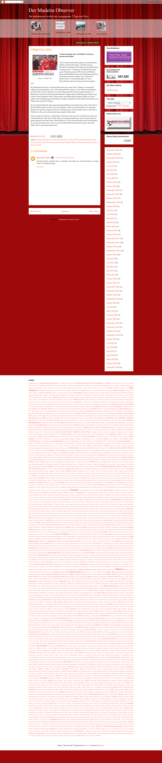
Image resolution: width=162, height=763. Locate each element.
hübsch (70, 522)
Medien (111, 581)
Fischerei (71, 480)
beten (118, 416)
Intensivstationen (101, 527)
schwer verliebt (63, 655)
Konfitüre (62, 548)
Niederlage (31, 599)
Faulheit (79, 473)
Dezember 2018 (113, 367)
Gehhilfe (108, 495)
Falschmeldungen (33, 473)
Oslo (91, 606)
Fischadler (54, 480)
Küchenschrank (100, 553)
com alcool (54, 439)
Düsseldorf (125, 453)
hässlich (97, 511)
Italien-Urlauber (56, 529)
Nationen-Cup (122, 595)
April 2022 (111, 222)
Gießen (82, 502)
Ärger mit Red (98, 397)
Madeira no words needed (61, 572)
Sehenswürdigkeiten (33, 657)
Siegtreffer (35, 662)
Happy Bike (60, 511)
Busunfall (59, 429)
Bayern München (124, 409)
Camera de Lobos (37, 432)
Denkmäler (42, 446)
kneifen (92, 546)
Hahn (43, 509)
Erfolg (104, 462)
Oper (32, 606)
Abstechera (123, 385)
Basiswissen (55, 409)
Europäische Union (72, 469)
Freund (42, 487)
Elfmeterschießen (70, 459)
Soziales (131, 664)
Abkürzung (70, 385)
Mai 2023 (110, 170)
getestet (30, 502)
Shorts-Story (101, 659)
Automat (88, 404)
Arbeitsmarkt (63, 397)
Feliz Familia (57, 476)
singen (49, 662)
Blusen (41, 423)
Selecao (65, 657)
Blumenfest (130, 420)
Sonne (35, 664)
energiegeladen (126, 459)
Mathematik (62, 581)
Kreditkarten (98, 550)
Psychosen (114, 623)
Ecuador (58, 455)
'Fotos (38, 383)
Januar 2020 (112, 319)
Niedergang (130, 597)
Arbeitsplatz (71, 397)
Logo (80, 566)
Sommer (95, 662)
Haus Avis (116, 511)
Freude (38, 487)
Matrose (69, 581)
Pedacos (87, 611)
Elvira (86, 459)
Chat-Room (52, 436)
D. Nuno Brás (58, 443)
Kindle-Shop (31, 543)
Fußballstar (60, 493)
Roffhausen (117, 636)
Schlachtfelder (78, 648)
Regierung (72, 629)
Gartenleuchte (122, 493)
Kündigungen (77, 555)
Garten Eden (114, 493)
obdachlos (66, 602)
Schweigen (40, 655)
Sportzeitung (65, 669)
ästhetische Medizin (56, 399)
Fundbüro (96, 490)
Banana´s (108, 406)
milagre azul (44, 588)
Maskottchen (41, 581)
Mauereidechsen (90, 581)
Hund (77, 522)
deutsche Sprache (44, 448)
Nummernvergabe (105, 599)
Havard (58, 513)
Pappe (102, 609)
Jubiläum (131, 534)
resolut (108, 634)
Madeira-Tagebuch (129, 572)
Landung (101, 557)
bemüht (74, 413)
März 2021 (111, 275)
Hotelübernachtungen (46, 522)
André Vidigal (56, 393)
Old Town (71, 604)
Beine (124, 411)
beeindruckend (62, 411)
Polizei (81, 616)
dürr (116, 453)
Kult (127, 553)
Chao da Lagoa (125, 434)
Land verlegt (69, 557)
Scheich (124, 646)
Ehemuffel (96, 455)
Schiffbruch (55, 648)
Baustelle (87, 409)
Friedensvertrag (95, 487)
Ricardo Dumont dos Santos (47, 636)
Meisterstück (63, 583)
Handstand (97, 509)
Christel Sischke (78, 436)
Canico (126, 432)
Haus (112, 511)
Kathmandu (60, 541)
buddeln (126, 425)
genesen (112, 497)
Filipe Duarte (114, 478)
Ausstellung (39, 404)
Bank (34, 409)
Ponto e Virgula (32, 618)
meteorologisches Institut (48, 586)
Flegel (109, 480)
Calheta (119, 429)
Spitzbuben (130, 666)
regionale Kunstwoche (103, 629)
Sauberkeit (60, 646)
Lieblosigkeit (101, 564)
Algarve (99, 388)
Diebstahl (51, 450)
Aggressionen (71, 388)
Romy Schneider (66, 639)
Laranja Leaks (124, 557)
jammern (84, 529)
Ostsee (112, 606)
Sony (87, 664)
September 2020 (113, 299)
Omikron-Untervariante (120, 604)
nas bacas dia (67, 595)
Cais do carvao (89, 429)
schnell (63, 650)
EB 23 (53, 455)
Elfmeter (62, 459)
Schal (103, 646)
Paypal (80, 611)
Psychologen (108, 623)
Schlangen (105, 648)
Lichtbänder (116, 562)
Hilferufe (39, 518)
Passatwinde (51, 611)
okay (55, 604)
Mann (85, 576)
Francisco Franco (71, 485)
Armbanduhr (108, 397)
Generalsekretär (99, 497)
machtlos (99, 569)
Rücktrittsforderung (112, 641)
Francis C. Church (61, 485)
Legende (115, 559)
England (30, 462)
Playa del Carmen (40, 616)
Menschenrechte (105, 583)
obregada (100, 602)
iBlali (110, 522)
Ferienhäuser (99, 476)
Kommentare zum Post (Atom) (69, 219)
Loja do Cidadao (90, 566)
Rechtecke (100, 627)
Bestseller (100, 416)
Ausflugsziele (86, 402)
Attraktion (82, 399)
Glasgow (96, 502)
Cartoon (69, 434)
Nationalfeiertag (105, 595)
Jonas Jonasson (129, 532)
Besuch (114, 416)
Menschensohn (114, 583)
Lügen (45, 569)
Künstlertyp (113, 555)
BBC (33, 411)
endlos (109, 459)
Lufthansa (40, 569)
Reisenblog (131, 632)
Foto (105, 482)
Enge (132, 459)
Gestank (95, 499)
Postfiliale (118, 618)
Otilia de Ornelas (119, 606)
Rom (38, 639)
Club (36, 439)
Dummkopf (93, 453)
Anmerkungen (113, 393)
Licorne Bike (123, 562)
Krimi (45, 553)
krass (93, 550)
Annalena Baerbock (123, 393)
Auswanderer (58, 404)
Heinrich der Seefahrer (115, 513)
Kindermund (123, 541)
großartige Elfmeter (48, 506)
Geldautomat (61, 497)
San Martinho (111, 643)
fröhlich (131, 487)
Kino (37, 543)
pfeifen (47, 613)
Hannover (130, 508)
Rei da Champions (55, 632)
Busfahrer (39, 429)
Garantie (105, 493)
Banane (113, 406)
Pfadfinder (38, 613)
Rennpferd (94, 634)
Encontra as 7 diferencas (100, 459)
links (44, 566)
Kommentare (32, 548)
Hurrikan (89, 522)
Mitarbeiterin (77, 588)
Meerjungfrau (130, 581)
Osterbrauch (96, 606)
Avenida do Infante (128, 404)
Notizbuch (82, 599)
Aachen (131, 383)
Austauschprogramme (49, 404)
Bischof (57, 420)
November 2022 (113, 194)
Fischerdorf (65, 480)
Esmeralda (73, 466)
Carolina (63, 434)
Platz (124, 613)
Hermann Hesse (86, 516)
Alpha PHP (57, 390)
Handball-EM (75, 509)
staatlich (99, 669)
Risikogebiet (81, 636)
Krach (82, 550)
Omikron (110, 604)
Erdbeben (93, 462)
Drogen (49, 453)
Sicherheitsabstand (125, 659)
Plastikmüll (109, 613)
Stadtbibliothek (129, 669)
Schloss (131, 648)
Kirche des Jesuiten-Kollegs (57, 543)
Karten (105, 539)
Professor (119, 620)
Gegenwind (94, 495)
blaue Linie (83, 420)
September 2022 (113, 202)
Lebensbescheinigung (64, 559)
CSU (34, 443)
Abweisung (39, 388)
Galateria (96, 493)
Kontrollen (110, 548)
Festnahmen (65, 478)
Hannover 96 (31, 511)
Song (106, 662)
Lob (70, 566)
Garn (109, 493)
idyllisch (131, 522)
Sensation (42, 659)
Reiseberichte (88, 632)
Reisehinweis (115, 632)
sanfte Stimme (126, 643)
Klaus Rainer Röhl (44, 546)
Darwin (94, 443)
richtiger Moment (60, 636)
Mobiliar (103, 588)
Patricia (61, 611)
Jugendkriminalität (56, 536)
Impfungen (114, 525)
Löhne (83, 566)
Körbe (51, 550)
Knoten (100, 546)
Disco (97, 450)
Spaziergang (71, 666)
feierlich (42, 476)
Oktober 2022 (112, 198)
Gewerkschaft (46, 502)
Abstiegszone (130, 385)
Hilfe (29, 518)
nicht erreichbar (114, 597)
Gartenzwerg (130, 493)
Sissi (56, 662)
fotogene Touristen (129, 482)
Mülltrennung (109, 590)
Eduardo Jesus (71, 455)
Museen (67, 593)
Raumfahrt (63, 627)
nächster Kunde (129, 593)
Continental (99, 439)
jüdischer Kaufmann (41, 536)
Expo (111, 469)
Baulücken (74, 409)
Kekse (90, 541)
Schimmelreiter (69, 648)
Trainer (33, 145)
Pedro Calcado (103, 611)
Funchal (74, 489)
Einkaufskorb (60, 457)
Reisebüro (95, 632)
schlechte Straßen (114, 648)
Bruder (101, 425)
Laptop (118, 557)
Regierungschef (80, 629)
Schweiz (51, 655)
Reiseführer (101, 632)
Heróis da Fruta (95, 516)
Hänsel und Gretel (52, 511)
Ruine (49, 643)
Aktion (90, 388)
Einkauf (45, 457)
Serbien (47, 659)
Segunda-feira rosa (117, 655)
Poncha (131, 616)
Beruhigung (43, 416)
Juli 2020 (110, 307)
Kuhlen (116, 553)
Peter (132, 611)
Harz (87, 511)
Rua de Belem (98, 639)
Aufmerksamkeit (129, 399)
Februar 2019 (112, 363)
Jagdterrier (71, 529)
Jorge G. (42, 534)
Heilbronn (84, 513)
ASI (50, 399)
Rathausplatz (56, 627)
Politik (65, 616)
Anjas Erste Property (99, 393)
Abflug (55, 385)
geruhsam (48, 499)
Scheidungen (130, 646)
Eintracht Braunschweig (114, 457)
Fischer (59, 480)
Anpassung (31, 395)
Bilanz (104, 418)
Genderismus (91, 497)
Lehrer (119, 559)
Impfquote (102, 525)
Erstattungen (37, 466)
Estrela (129, 466)
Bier (90, 418)
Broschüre (76, 425)
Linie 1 (38, 566)
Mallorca (44, 576)
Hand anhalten (61, 509)
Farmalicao (73, 473)
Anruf (36, 395)
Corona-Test (67, 441)
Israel (45, 529)
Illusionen (44, 525)
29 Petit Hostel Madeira (95, 383)
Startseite (65, 211)
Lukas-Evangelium (53, 569)
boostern (86, 423)
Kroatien (62, 553)
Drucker (71, 453)
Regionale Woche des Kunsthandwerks (122, 629)
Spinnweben (123, 666)
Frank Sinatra (79, 485)
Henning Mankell (52, 516)
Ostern (102, 606)
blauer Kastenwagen (93, 420)
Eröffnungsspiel (103, 464)
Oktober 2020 (112, 295)
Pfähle (43, 613)
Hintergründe (78, 518)
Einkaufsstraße (76, 457)
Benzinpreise (100, 413)
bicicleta (80, 418)
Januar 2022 (112, 234)
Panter (93, 609)
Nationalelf (97, 595)
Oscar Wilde (75, 606)
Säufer (66, 646)
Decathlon (118, 443)
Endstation (114, 459)
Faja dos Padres (90, 471)
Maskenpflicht (32, 581)
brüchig (97, 425)
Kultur (30, 555)
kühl (113, 553)
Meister (57, 583)
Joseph (101, 534)
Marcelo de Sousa (124, 576)
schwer (57, 655)
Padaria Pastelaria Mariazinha (37, 609)
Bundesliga (31, 427)
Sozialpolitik (38, 666)
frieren (101, 487)
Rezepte (30, 636)
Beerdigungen (70, 411)
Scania (95, 646)
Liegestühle (115, 564)
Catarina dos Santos (81, 434)
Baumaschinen (81, 409)
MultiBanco (117, 590)
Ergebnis (109, 462)
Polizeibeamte (87, 616)
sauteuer (70, 646)
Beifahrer (115, 411)
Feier (38, 476)
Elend (58, 459)
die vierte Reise (43, 450)
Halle (46, 509)
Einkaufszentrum (85, 457)
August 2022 (112, 206)
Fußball (111, 490)
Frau (123, 485)
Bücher (122, 425)
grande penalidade (129, 504)
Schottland (31, 653)
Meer (124, 581)
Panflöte (78, 609)
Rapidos (39, 627)
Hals (50, 509)
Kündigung (71, 555)
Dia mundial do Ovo (104, 448)
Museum (99, 593)
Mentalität (121, 583)
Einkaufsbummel (51, 457)
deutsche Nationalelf (122, 446)
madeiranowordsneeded (53, 574)
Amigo (132, 390)
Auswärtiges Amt (67, 404)
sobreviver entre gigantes (82, 662)
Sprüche (82, 669)
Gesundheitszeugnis (128, 499)
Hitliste (103, 518)
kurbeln (132, 555)
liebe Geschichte (40, 564)
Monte (47, 590)
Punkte (132, 623)
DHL (97, 448)
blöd (113, 420)
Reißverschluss (60, 634)
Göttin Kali (105, 504)
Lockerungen (75, 566)
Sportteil (58, 669)
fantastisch (67, 473)
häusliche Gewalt (38, 513)
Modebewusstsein (111, 588)
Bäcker (65, 406)
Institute (94, 527)
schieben (45, 648)
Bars (39, 409)
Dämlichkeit (71, 443)
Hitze (107, 518)
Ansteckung (52, 395)
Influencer (45, 527)
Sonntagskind (65, 664)
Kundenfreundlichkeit (62, 555)
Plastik (96, 613)
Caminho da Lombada (48, 432)
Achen (45, 388)
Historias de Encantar (89, 518)
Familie (47, 473)
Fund (91, 490)
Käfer (127, 536)
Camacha (124, 429)
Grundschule (66, 506)
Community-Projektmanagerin (66, 439)
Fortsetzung (91, 482)
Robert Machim (101, 636)
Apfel (39, 397)
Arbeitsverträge (79, 397)
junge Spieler (60, 142)
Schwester (81, 655)
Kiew (109, 541)
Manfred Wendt (75, 576)
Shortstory (107, 659)
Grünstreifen (77, 506)
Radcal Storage (90, 625)
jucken (30, 536)
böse (127, 423)
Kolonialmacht (130, 546)
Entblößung (42, 462)
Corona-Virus (75, 441)
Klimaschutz (72, 546)
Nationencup (130, 595)
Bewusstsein (64, 418)
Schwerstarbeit (73, 655)
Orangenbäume (43, 606)
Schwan (113, 653)
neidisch (48, 597)
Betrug (39, 418)
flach (95, 480)
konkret (77, 548)
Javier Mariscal (129, 529)
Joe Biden (94, 532)
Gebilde (30, 495)
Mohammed (119, 588)
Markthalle (104, 579)
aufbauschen (100, 399)
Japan (102, 529)
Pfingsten (54, 613)
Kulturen (34, 555)
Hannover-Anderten (41, 511)
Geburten (44, 495)
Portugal (64, 618)
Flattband (99, 480)
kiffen (113, 541)
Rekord (74, 634)
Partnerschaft (41, 611)
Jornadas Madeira (50, 534)
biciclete (86, 418)
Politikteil (75, 616)
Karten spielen (111, 539)
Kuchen (93, 553)
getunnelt (35, 502)
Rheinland (36, 636)
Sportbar (34, 669)
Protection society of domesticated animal (57, 623)
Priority (108, 620)
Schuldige (59, 653)
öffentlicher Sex (41, 604)
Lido (129, 562)
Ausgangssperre (95, 402)
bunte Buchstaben (64, 427)
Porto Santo (57, 618)
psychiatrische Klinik (98, 623)
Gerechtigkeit (125, 497)
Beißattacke (130, 411)
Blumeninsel (33, 422)
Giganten (87, 502)
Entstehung (80, 462)
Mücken (79, 590)
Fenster (69, 476)
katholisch (66, 541)
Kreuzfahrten (105, 550)
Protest (71, 623)
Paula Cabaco (73, 611)
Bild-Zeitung (110, 418)
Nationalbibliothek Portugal (85, 595)
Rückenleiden (47, 641)
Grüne (71, 506)
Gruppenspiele (84, 506)
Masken (123, 579)
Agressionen (79, 388)
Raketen (34, 627)
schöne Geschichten (115, 650)
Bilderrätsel (42, 420)
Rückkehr (65, 641)
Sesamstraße (71, 659)
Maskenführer (130, 579)
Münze (58, 593)
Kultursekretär (52, 555)
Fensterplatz (75, 476)
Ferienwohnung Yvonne (118, 476)
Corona (125, 439)
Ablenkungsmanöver (79, 385)
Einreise (92, 457)
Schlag (92, 648)
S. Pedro (63, 643)
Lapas (114, 557)
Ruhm (128, 641)
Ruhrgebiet (38, 643)
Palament (61, 609)
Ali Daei (104, 388)
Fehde (30, 476)
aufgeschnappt (120, 399)
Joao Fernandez (63, 532)
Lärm (33, 559)
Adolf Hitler (50, 388)
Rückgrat (59, 641)
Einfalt (30, 457)
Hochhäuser (125, 518)
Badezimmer (70, 406)
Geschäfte (59, 499)
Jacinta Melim (64, 529)
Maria (45, 579)
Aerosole (57, 388)
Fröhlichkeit (31, 490)
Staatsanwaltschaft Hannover (111, 669)
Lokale (101, 566)
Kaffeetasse (31, 539)
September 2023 (113, 158)
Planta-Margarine (89, 613)
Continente (106, 439)
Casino (74, 434)
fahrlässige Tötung (54, 471)
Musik (104, 593)
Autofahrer (75, 404)
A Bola (108, 383)
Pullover (127, 623)
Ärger (92, 397)
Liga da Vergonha (123, 564)
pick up (68, 613)
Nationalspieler (114, 595)
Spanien (65, 666)
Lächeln (47, 557)
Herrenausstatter (104, 516)
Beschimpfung (59, 416)
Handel (81, 509)
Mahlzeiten (101, 574)
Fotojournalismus (33, 485)
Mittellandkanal (90, 588)
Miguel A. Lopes (98, 586)
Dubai (76, 453)
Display (107, 450)
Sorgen (91, 664)
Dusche (120, 453)
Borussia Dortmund (105, 423)
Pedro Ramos (118, 611)
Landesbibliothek (84, 557)
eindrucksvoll (130, 455)
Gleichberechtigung (104, 502)
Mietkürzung (82, 586)
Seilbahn (42, 657)
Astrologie (65, 399)
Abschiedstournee (104, 385)
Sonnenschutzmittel (49, 664)
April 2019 (111, 355)
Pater (56, 611)
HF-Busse (131, 516)
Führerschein (57, 490)
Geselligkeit (80, 499)
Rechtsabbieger (111, 627)
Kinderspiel (130, 541)
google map (85, 504)
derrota (84, 446)
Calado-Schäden (98, 429)
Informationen (51, 527)
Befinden (76, 411)
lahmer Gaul (58, 557)
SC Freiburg (89, 646)
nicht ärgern (106, 597)
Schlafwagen (86, 648)
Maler (35, 576)
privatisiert (113, 620)
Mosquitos (66, 590)
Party (46, 611)
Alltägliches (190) (63, 32)
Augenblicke (55, 402)
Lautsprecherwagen (53, 559)
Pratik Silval (52, 620)
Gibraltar (77, 502)
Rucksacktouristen (91, 641)
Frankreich (101, 485)
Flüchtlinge (127, 480)
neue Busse (72, 597)
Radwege (123, 625)
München (30, 593)
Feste (59, 478)
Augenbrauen (63, 402)
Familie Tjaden (53, 473)
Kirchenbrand (96, 543)
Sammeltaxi (94, 643)
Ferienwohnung (107, 476)
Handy (116, 509)
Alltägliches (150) (83, 34)
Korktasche (64, 550)
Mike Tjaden (37, 588)
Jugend (49, 536)
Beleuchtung (62, 413)
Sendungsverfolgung (33, 659)
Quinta (81, 625)
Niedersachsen (46, 599)
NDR (40, 597)
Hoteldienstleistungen (128, 520)
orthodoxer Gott (58, 606)
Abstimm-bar (31, 388)
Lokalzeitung (121, 566)
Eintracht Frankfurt (128, 457)
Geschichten (73, 499)
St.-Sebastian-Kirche (90, 669)
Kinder (117, 541)
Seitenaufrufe (51, 657)
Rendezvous (79, 634)
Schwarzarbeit (119, 653)
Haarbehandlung (32, 509)
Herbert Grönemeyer (62, 516)
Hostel (106, 520)
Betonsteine (130, 416)
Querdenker (75, 625)
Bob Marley (60, 423)
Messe (127, 583)
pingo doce (81, 613)
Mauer (83, 581)
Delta (123, 443)
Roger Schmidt (125, 636)
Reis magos (76, 632)
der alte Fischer (58, 446)
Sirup (53, 662)
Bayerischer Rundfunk (109, 409)
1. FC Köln (61, 383)
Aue (96, 399)
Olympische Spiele (99, 604)
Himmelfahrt (50, 518)
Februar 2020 (112, 315)
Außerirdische (32, 404)
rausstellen (75, 627)
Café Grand (82, 429)
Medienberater (118, 581)
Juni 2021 (110, 263)
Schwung (93, 655)
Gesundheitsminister (116, 499)
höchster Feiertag (33, 520)
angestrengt (86, 393)
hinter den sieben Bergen (68, 518)
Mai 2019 (110, 351)
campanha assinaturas (96, 432)
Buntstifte (80, 427)
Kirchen (90, 543)
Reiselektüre (123, 632)
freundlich (69, 487)
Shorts (95, 659)
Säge (85, 643)
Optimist (36, 606)
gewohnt (66, 502)
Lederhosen (109, 559)
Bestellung (87, 416)
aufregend (31, 402)
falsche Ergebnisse (108, 471)
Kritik (58, 553)
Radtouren (112, 625)
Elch (55, 459)
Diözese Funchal (90, 450)
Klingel (79, 546)
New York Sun (95, 597)
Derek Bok (78, 446)
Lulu (59, 569)
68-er (104, 383)
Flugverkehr (52, 482)
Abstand (116, 385)
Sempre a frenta (129, 657)
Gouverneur (112, 504)
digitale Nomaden (70, 450)
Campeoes (105, 432)
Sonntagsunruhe (81, 664)
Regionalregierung (33, 632)
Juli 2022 (110, 210)
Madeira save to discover (91, 572)
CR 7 (104, 441)
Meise (52, 583)
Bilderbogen (122, 418)
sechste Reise (100, 655)
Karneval (94, 539)
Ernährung (69, 464)
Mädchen (105, 569)
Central (107, 434)
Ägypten (85, 388)
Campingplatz (112, 432)
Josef (98, 534)
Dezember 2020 (113, 287)
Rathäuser (49, 627)
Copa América (114, 439)
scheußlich (39, 648)
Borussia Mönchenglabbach (118, 423)
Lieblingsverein (93, 564)
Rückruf (77, 641)
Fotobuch (115, 482)
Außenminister (130, 402)
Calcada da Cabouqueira (109, 429)
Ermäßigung (63, 464)
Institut (90, 527)
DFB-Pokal (92, 448)
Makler (132, 574)
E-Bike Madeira (42, 455)
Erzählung (50, 466)
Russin (53, 643)
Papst (114, 609)
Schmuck (39, 650)
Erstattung (31, 466)
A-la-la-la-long (125, 383)
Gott (90, 504)
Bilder (116, 418)
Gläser (92, 502)
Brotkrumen (92, 425)
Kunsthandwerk (99, 555)
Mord (56, 590)
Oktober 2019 (112, 331)
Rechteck (93, 627)
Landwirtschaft (108, 557)
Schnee (59, 650)
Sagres (88, 643)
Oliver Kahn (84, 604)
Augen (49, 402)
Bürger (92, 427)
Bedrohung (54, 411)
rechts (104, 627)
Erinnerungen (31, 464)
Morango (52, 590)
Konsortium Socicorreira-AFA (88, 548)
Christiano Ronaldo (89, 436)
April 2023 (111, 174)
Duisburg (81, 453)
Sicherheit (117, 659)
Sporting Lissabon (43, 669)
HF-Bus (126, 516)
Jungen (95, 536)
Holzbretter (85, 520)
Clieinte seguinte (123, 436)
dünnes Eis (100, 453)
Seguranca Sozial (129, 655)
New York (87, 597)
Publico (122, 623)
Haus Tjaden (130, 511)
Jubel (127, 534)
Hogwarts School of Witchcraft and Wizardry (65, 520)
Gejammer (125, 495)
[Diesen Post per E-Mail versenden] (51, 136)
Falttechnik (41, 473)
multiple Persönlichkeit (127, 590)
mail (105, 574)
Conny (93, 439)
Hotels (38, 522)
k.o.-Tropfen (123, 536)
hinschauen (57, 518)
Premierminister (68, 620)
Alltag (131, 387)
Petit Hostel (31, 613)
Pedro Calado (94, 611)
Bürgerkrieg (98, 427)
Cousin (94, 441)
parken (119, 609)
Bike (100, 418)
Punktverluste (37, 625)
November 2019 (113, 327)
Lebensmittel (89, 559)
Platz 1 (128, 613)
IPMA (36, 529)
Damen (65, 443)
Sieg (132, 659)
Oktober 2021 (112, 247)
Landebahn (77, 557)
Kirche (47, 543)
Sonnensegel (58, 664)
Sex (87, 659)
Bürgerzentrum (130, 427)
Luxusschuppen (68, 569)
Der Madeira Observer (51, 10)
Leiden (30, 562)
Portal (46, 618)
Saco (82, 643)
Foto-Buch (109, 482)
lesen (71, 562)
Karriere (100, 539)
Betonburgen (123, 416)
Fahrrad (68, 471)
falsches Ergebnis (129, 471)
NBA (36, 597)
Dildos (83, 450)
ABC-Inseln (49, 385)
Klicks (66, 546)
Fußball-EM (117, 490)
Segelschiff (108, 655)
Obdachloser (79, 602)
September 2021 (113, 251)
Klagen (117, 543)
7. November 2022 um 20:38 (64, 157)
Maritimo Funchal (92, 579)
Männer (90, 576)
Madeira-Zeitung (40, 574)
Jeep (29, 532)
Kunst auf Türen (90, 555)
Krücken (79, 553)
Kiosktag (41, 543)
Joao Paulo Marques (86, 532)
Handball (68, 509)
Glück (118, 502)
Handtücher (103, 509)
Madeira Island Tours (47, 572)
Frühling (38, 490)
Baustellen (94, 409)
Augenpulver (70, 402)
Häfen (39, 509)
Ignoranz (30, 525)
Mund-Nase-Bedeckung (49, 593)
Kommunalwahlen (55, 548)
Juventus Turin (115, 536)
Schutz (94, 653)
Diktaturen (78, 450)
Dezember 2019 (113, 323)
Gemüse (85, 497)
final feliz (121, 478)
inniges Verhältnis (76, 527)
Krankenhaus (88, 550)
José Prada (81, 534)
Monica (131, 588)
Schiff (49, 648)
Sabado (68, 643)
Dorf (117, 450)
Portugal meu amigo (73, 618)
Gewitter (60, 502)
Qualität (63, 625)
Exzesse (124, 469)
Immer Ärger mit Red (53, 525)
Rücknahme (71, 641)
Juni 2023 (110, 166)
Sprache (76, 669)
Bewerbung (57, 418)
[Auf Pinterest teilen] (61, 136)
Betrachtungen (32, 418)
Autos (99, 404)
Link (41, 566)
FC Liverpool (115, 473)
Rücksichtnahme (102, 641)
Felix (51, 476)
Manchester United (91, 142)
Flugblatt (31, 482)
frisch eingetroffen (109, 487)
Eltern (82, 459)
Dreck (132, 450)
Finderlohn (39, 480)
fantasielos (61, 473)
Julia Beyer (64, 536)
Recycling (31, 629)
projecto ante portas (128, 620)
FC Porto (122, 473)
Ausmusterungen (112, 402)
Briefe (52, 425)
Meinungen (47, 583)
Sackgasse (77, 643)
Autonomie (94, 404)
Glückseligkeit (125, 502)
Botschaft (131, 423)
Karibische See (87, 539)
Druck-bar (66, 453)
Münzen (62, 593)
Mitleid (83, 588)
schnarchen (53, 650)
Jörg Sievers (37, 534)
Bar (37, 409)
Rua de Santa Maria (108, 639)
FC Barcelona (107, 473)
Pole (58, 616)
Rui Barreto (44, 643)
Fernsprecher (54, 478)
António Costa (79, 395)
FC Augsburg (99, 473)
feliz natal (64, 476)
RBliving (88, 627)
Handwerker (110, 509)
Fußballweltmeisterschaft (82, 139)
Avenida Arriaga (105, 404)
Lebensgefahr (81, 559)
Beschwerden (66, 416)
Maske (119, 579)
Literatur (66, 566)
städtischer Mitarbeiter (54, 671)
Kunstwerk (119, 555)
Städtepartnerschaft (33, 671)
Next (101, 597)
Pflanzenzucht (61, 613)
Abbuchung (42, 385)
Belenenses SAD (53, 413)
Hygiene (106, 522)
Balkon (97, 406)
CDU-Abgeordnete (99, 434)
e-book (49, 455)
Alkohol (110, 388)
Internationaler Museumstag (119, 527)
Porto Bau (50, 618)
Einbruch (118, 455)
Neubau (67, 597)
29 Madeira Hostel (81, 383)
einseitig (105, 457)
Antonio (73, 395)
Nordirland (60, 599)
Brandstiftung (41, 425)
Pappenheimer (108, 609)
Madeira (68, 142)
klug (82, 546)
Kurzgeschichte (37, 557)
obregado (106, 602)
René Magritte (88, 634)
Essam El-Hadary (81, 466)
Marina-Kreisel (72, 579)
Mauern (97, 581)
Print (103, 620)
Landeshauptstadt (94, 557)
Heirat (30, 516)
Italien (49, 529)
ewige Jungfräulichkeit (103, 469)
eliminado (77, 459)
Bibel (76, 418)
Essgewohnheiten (90, 466)
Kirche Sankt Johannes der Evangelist (76, 543)
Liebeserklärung (67, 564)
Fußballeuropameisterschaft (35, 493)
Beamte (37, 411)
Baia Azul (77, 406)
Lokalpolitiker (107, 566)
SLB (62, 662)
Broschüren (83, 425)
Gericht (131, 497)
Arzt (38, 399)
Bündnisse (55, 427)
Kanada (59, 539)
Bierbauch (95, 418)
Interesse (108, 527)
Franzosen (118, 485)
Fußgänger (80, 493)
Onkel (128, 604)
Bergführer (125, 413)
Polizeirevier (120, 616)
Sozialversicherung (54, 666)
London (128, 566)
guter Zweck (124, 506)
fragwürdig (52, 485)
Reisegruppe (108, 632)
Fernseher (47, 478)
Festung (71, 478)
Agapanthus (63, 388)
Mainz (109, 574)
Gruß (90, 506)
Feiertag (47, 476)
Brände (35, 425)
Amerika (127, 390)
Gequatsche (118, 497)
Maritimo (78, 579)
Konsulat (98, 548)
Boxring (30, 425)
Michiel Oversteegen (69, 586)
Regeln (46, 629)
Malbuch (30, 576)
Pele (129, 611)
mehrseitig (41, 583)
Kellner (94, 541)
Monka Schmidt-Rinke (34, 590)
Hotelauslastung (117, 520)
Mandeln (67, 576)
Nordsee (70, 599)
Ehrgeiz (107, 455)
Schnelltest (77, 650)
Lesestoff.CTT (89, 562)
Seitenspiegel (59, 657)
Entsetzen (74, 462)
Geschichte (66, 499)
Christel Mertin (69, 436)
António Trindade (33, 397)
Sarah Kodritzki (52, 646)
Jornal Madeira (74, 534)
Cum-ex (51, 443)
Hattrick (102, 511)
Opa (29, 606)
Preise (61, 620)
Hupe (85, 522)
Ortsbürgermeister (67, 606)
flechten (105, 480)
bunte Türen (73, 427)
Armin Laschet (116, 397)
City (108, 436)
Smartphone (68, 662)
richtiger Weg (69, 636)
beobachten (108, 413)
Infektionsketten (37, 527)
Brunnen (110, 425)
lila (34, 566)
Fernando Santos (33, 478)
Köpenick (131, 548)
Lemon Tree (48, 562)
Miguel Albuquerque (111, 586)
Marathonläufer (104, 576)
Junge (69, 536)
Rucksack (82, 641)
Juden (33, 536)
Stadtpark (63, 671)
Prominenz (36, 623)
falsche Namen (119, 471)
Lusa (62, 569)
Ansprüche (46, 395)
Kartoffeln (118, 539)
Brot (87, 425)
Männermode (96, 576)
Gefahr (84, 495)
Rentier (100, 634)
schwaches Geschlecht (103, 653)
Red (36, 629)
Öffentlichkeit (49, 604)
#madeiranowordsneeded (49, 383)
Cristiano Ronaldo (57, 139)
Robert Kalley (92, 636)
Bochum (67, 423)
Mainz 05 (114, 574)
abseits (112, 385)
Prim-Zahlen (91, 620)
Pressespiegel (76, 620)
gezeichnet (72, 502)
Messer (131, 583)
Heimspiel (106, 513)
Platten (121, 613)
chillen (58, 436)
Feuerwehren (91, 478)
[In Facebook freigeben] (59, 136)
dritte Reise (43, 453)
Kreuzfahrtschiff (114, 550)
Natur (30, 597)
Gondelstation (73, 504)
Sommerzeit (101, 662)
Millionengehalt (52, 588)
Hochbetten (112, 518)
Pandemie (72, 609)
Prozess (75, 623)
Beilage (120, 411)
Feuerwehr (84, 478)
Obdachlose (72, 602)
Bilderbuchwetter (33, 420)
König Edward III (70, 548)
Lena (54, 562)
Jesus (39, 532)
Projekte (30, 623)
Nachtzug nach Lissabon (41, 595)
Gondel (67, 504)
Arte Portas (124, 397)
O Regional (48, 602)
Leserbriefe (76, 562)
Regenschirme (65, 629)
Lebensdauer (74, 559)
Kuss (43, 557)
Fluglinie (46, 482)
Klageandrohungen (109, 543)
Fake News (99, 471)
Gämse (101, 493)
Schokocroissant (105, 650)
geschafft (53, 499)
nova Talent (97, 599)
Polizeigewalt (113, 616)
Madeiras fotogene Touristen (78, 574)
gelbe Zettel (51, 497)
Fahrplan (62, 471)
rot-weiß (91, 639)
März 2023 (111, 178)
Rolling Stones (32, 639)
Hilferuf (34, 518)
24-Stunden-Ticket (69, 383)
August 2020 (112, 303)
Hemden (45, 516)
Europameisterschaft (91, 469)
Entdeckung (49, 462)
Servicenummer (63, 659)
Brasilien (48, 425)
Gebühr (35, 495)
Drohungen (55, 453)
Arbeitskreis (56, 397)
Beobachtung (114, 413)
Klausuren (53, 546)
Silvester (44, 662)
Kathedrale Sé (52, 541)
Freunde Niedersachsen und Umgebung (55, 487)
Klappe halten (130, 543)
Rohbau (131, 636)
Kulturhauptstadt (42, 555)
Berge (120, 413)
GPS (117, 504)
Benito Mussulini (92, 413)
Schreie (48, 653)
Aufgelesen (113, 399)
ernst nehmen (88, 464)
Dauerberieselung (101, 443)
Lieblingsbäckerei (83, 564)
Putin (43, 625)
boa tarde (54, 423)
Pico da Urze (73, 613)
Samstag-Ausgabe (102, 643)
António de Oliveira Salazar (116, 395)
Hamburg (54, 509)
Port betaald (40, 618)
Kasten (124, 539)
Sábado (72, 643)
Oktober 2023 (112, 154)
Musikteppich (110, 593)
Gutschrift (131, 506)
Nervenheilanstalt (55, 597)
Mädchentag (111, 569)
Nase (73, 595)
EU (133, 466)
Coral (120, 439)
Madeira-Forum (119, 572)
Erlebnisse (56, 464)
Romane (46, 639)
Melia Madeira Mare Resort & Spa (85, 583)
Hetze (111, 516)
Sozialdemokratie (106, 664)
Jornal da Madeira (62, 534)
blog (116, 420)
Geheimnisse (101, 495)
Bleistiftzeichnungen (105, 420)
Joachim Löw (54, 532)
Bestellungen (94, 416)
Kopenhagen (124, 548)
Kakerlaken (38, 539)
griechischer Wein (33, 506)
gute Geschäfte (116, 506)
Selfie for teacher (72, 657)
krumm (84, 553)
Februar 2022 (112, 230)
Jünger (98, 536)
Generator (106, 497)
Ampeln (35, 393)
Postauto (113, 618)
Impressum (127, 525)
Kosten (69, 550)
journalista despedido (119, 534)
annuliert (131, 393)
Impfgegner (96, 525)
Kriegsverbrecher (33, 553)
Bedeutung (48, 411)
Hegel (71, 513)
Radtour (107, 625)
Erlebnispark (49, 464)
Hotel (110, 520)
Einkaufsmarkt (68, 457)
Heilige (90, 513)
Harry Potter (82, 511)
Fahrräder (73, 471)
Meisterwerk (70, 583)
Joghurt (105, 532)
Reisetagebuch (32, 634)
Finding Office (47, 480)
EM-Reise (91, 459)
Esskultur (98, 466)
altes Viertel (91, 390)
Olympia (90, 604)
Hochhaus (118, 518)
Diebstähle (57, 450)
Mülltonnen (103, 590)
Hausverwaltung (48, 513)
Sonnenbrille (40, 664)
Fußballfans (47, 493)
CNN (39, 439)
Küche (88, 553)
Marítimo (84, 579)
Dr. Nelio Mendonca (124, 450)
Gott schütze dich (96, 504)
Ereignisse (99, 462)
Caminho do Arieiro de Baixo (81, 432)
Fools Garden (60, 482)
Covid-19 (99, 441)
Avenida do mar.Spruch (44, 406)
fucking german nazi (47, 490)
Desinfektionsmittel (98, 446)
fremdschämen (32, 487)
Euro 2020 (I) (102, 34)
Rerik (104, 634)
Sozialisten (31, 666)
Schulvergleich (88, 653)
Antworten (40, 166)
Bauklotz (68, 409)
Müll (90, 590)
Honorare (97, 520)
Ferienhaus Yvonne (90, 476)
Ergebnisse (115, 462)
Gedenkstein (78, 495)
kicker (106, 541)
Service (56, 659)
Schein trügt (31, 648)
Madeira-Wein (32, 574)
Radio (102, 625)
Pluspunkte (54, 616)
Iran (39, 529)
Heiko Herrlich (78, 513)
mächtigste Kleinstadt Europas (87, 569)
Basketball (62, 409)
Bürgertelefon (121, 427)
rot (88, 639)
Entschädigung (67, 462)
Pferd (50, 613)
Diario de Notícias (127, 448)
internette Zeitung (48, 142)
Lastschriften (39, 559)
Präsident (45, 620)
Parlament (131, 609)
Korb (42, 550)
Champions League (115, 434)
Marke (99, 579)
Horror (102, 520)
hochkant (131, 518)
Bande (30, 409)
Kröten (75, 553)
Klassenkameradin (33, 546)
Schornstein (130, 650)
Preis (57, 620)
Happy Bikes (67, 511)
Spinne (117, 666)
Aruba (34, 399)
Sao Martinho (42, 645)
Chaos (132, 434)
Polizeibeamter (96, 616)
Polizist (127, 616)
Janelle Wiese (97, 529)
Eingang (40, 457)
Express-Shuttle (117, 469)
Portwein (105, 618)
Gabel (86, 493)
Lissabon (56, 566)
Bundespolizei (39, 427)
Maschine (113, 579)
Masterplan (56, 581)
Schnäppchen (46, 650)
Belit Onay (69, 413)
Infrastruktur (59, 527)
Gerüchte (42, 499)
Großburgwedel (58, 506)
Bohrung (76, 423)
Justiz (109, 536)
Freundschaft (75, 487)
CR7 (108, 441)
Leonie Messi (60, 562)
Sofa (91, 662)
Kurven (30, 557)
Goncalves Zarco (60, 504)
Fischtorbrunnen (87, 480)
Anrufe (40, 395)
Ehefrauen (90, 455)
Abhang (64, 385)
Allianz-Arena (124, 388)
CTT (38, 443)
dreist (29, 453)
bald (93, 406)
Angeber (71, 393)
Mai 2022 (110, 218)
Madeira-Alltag (110, 572)
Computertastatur (85, 439)
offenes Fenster (122, 602)
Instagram (38, 142)
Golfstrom (39, 504)
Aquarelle (44, 397)
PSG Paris (83, 623)
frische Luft (117, 487)
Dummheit (87, 453)
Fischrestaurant (78, 480)
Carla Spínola (39, 434)
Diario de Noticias (115, 448)
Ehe (86, 455)
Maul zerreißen (104, 581)
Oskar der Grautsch (85, 606)
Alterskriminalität (83, 390)
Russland (58, 643)
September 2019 (113, 335)
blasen (68, 420)
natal (76, 595)
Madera (90, 574)
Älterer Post (93, 211)
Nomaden (53, 599)
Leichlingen (130, 559)
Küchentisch (107, 553)
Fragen (47, 485)
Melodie (98, 583)
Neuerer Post (36, 211)
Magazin (94, 574)
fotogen (121, 482)
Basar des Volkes (46, 409)
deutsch (106, 446)
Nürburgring (113, 599)
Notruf (91, 599)
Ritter (86, 636)
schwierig (87, 655)
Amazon (121, 390)
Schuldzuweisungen (68, 653)
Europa (38, 469)
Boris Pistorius (96, 423)
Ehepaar (101, 455)
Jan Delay (90, 529)
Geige (112, 495)
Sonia (109, 662)
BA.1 (51, 406)
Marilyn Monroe (62, 579)
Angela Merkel (78, 393)
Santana (34, 646)
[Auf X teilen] (56, 136)
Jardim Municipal (109, 529)
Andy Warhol (64, 393)
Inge (64, 527)
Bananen (118, 406)
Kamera (54, 539)
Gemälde (67, 497)
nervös (62, 597)
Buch (118, 425)
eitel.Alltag (50, 459)
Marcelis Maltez (113, 576)
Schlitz (127, 648)
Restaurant (113, 634)
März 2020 (111, 311)
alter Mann (75, 390)
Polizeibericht (104, 616)
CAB (76, 429)
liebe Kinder (49, 564)
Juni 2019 (110, 347)
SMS (74, 662)
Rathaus (44, 627)
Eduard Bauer (63, 455)
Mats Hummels (76, 581)
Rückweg (120, 641)
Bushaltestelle (52, 429)
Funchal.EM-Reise (84, 490)
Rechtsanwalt (119, 627)
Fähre (30, 471)
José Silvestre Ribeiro (90, 534)
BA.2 (55, 406)
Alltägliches (46, 139)
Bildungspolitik (50, 420)
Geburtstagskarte (64, 495)
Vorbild (38, 145)
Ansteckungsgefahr (61, 395)
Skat (59, 662)
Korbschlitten (57, 550)
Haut (54, 513)
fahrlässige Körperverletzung (40, 471)
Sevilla (83, 659)
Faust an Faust (86, 473)
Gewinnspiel (54, 502)
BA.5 (58, 406)
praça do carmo (126, 618)
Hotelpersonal (32, 522)
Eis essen (40, 459)
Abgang (39, 139)
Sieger (30, 662)
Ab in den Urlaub (33, 385)
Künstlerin (106, 555)
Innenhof (68, 527)
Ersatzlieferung (112, 464)
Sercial (52, 659)
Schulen (80, 653)
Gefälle (89, 495)
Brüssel (115, 425)
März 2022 (111, 226)
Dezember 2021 (113, 238)
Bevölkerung (50, 418)
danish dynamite (86, 443)
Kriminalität (52, 552)
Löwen (36, 569)
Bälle (103, 406)
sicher (112, 659)
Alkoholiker (116, 388)
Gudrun (101, 506)
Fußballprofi (53, 493)
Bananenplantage (125, 406)
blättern (73, 420)
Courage (89, 441)
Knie (95, 546)
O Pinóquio (41, 602)
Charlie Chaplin (32, 436)
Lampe (64, 557)
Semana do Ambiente (101, 657)
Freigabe (131, 485)
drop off (60, 453)
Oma (106, 604)
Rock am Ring (110, 636)
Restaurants (130, 634)
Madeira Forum (38, 572)
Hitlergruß (97, 518)
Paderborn (49, 609)
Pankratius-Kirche (86, 609)
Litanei (62, 566)
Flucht (122, 480)
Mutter (116, 593)
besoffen (73, 416)
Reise (82, 632)
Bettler (44, 418)
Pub (119, 623)
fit (92, 480)
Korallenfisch (37, 550)
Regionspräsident (44, 632)
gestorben (100, 499)
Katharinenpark (33, 541)
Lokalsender (114, 566)
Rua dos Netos (119, 639)
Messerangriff (32, 586)
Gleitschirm (113, 502)
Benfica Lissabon (82, 413)
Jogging (100, 532)
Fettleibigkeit (76, 478)
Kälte (49, 539)
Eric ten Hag (69, 139)
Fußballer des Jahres (128, 490)
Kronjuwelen (69, 553)
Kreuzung (131, 550)
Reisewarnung (52, 634)
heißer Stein (35, 516)
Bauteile (100, 409)
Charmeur (45, 436)
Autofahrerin (82, 404)
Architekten (87, 397)
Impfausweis (79, 525)
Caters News (90, 434)
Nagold (61, 595)
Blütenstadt (49, 423)
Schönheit (124, 650)
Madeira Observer (78, 142)
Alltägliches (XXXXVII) (40, 34)
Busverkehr (72, 429)
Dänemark (78, 443)
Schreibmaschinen (40, 653)
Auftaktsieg (44, 402)
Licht (111, 562)
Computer (77, 439)
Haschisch (92, 511)
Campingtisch (120, 432)
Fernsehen (41, 478)
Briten (71, 425)
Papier (98, 609)
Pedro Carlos (110, 611)
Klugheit (86, 546)
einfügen (35, 457)
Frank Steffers (88, 485)
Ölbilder (66, 604)
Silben (40, 662)
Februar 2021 (112, 279)
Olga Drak (78, 604)
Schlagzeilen (98, 648)
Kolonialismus (121, 546)
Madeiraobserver (64, 574)
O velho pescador (57, 602)
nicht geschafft (123, 597)
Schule (76, 653)
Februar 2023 (112, 182)
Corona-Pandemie (57, 441)
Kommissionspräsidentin (42, 548)
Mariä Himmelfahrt (52, 579)
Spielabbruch (97, 666)
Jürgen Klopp (104, 536)
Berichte (131, 413)
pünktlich (30, 625)
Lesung (96, 562)
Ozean (126, 606)
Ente (54, 462)
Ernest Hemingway (78, 464)
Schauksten (118, 646)
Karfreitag (79, 539)
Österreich (107, 606)
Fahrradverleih (81, 471)
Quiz (84, 625)
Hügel (73, 522)
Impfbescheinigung (88, 525)
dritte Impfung (36, 453)
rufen (125, 641)
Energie (120, 459)
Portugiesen (90, 618)
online (132, 604)
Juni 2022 (110, 214)
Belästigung (40, 413)
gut (105, 506)
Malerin (40, 576)
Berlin (30, 416)
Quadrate (57, 625)
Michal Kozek (59, 586)
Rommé (60, 639)
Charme (40, 436)
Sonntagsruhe (73, 664)
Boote (90, 423)
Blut (44, 423)
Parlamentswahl (32, 611)
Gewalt (41, 502)
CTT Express (44, 443)
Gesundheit (107, 499)
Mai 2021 (110, 267)
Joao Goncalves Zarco (74, 532)
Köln (115, 546)
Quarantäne (69, 625)
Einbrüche (123, 455)
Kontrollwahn (117, 548)
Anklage (107, 393)
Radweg (118, 625)
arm (104, 397)
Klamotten (122, 543)
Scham (108, 646)
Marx (109, 579)
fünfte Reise (103, 490)
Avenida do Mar (32, 406)
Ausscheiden (121, 402)
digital (63, 450)
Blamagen (63, 420)
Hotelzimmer (63, 522)
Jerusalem (34, 532)
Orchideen (50, 606)
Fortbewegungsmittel (82, 482)
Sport (29, 669)
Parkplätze (124, 609)
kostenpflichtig (76, 550)
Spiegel (92, 666)
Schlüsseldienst (32, 650)
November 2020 (113, 291)
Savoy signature (81, 646)
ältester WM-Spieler (107, 390)
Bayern (117, 409)
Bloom (124, 420)
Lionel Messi (49, 566)
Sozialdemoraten (115, 664)
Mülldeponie (95, 590)
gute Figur (109, 506)
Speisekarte (78, 666)
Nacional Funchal (54, 595)
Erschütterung (130, 464)
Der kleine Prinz (69, 446)
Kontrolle (103, 548)
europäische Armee (46, 469)
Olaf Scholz (60, 604)
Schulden (53, 653)
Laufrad (45, 559)
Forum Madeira (99, 482)
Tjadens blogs (112, 90)
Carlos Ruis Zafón (48, 434)
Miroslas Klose (69, 588)
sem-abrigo (91, 657)
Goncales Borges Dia (49, 504)
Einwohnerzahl (32, 459)
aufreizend (37, 402)
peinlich (125, 611)
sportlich (53, 669)
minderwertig (60, 588)
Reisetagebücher (42, 634)
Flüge (35, 482)
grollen (40, 506)
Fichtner (98, 478)
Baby (61, 406)
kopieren (30, 550)
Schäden (99, 646)
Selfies (80, 657)
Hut (94, 522)
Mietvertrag (90, 586)
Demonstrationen (33, 446)
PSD (79, 623)
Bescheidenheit (51, 416)
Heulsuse (120, 516)
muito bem (85, 590)
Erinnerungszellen (41, 464)
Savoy (74, 646)
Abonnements (95, 385)
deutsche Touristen (54, 448)
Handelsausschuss (89, 509)
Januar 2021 (112, 283)
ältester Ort (98, 390)
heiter (40, 516)
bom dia (81, 423)
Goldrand (34, 504)
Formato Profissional (70, 482)
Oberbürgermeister (93, 602)
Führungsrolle (65, 490)
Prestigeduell (84, 620)
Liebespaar (75, 564)
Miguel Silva (122, 586)
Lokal (97, 566)
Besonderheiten (80, 416)
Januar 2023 (112, 186)
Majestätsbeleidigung (123, 574)
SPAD (61, 666)
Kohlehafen (110, 546)
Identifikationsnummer (122, 522)
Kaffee (132, 536)
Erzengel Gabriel (65, 466)
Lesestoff (82, 562)
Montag (43, 590)
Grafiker (121, 504)
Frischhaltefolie (125, 487)
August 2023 (112, 162)
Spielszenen (112, 666)
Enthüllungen (59, 462)
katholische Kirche (74, 541)
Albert (94, 388)
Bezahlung (71, 418)
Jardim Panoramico (119, 529)
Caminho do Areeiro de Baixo (64, 432)
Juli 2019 (110, 343)
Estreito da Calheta (121, 466)
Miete (77, 586)
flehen (113, 480)
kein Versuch (84, 541)
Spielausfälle (105, 666)
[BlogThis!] (54, 136)
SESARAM (78, 659)
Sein (46, 657)
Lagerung (52, 557)
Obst (115, 602)
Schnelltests (84, 650)
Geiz (120, 495)
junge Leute (75, 536)
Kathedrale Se (43, 541)
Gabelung (90, 493)
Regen (51, 629)
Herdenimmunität (77, 516)
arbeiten (50, 397)
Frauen (126, 485)
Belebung (45, 413)
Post (109, 618)
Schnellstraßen (70, 650)
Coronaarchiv (82, 441)
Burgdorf (86, 427)
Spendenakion (85, 666)
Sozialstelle (45, 666)
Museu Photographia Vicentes (88, 593)
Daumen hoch (111, 443)
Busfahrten (45, 429)
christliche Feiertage (101, 436)
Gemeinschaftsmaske (76, 497)
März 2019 (111, 359)
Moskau (61, 590)
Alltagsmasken (50, 390)
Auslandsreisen (104, 402)
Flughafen (41, 482)
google (79, 504)
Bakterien (83, 406)
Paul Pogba (66, 611)
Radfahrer (98, 625)
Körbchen (46, 550)
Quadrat (53, 625)
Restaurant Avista (122, 634)
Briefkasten (58, 425)
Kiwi (102, 543)
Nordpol (65, 599)
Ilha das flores (37, 525)
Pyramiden (47, 625)
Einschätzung (98, 457)
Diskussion (102, 450)
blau (77, 420)
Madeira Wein (102, 572)
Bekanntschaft (32, 413)
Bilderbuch (130, 418)
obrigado (111, 602)
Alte (62, 390)
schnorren (97, 650)
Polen (61, 616)
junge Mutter (81, 536)
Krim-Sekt (41, 553)
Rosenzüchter (83, 639)
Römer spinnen (53, 639)
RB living (82, 627)
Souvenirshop (97, 664)
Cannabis (131, 432)
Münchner (36, 593)
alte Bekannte (67, 390)
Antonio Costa (96, 395)
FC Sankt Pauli (129, 473)
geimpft (117, 495)
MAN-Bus (50, 576)
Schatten (112, 646)
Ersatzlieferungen (121, 464)
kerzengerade (100, 541)
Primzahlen (99, 620)
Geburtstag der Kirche (53, 495)
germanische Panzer (33, 499)
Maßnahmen (48, 581)
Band (132, 406)
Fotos (40, 485)
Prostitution (42, 623)
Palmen (67, 609)
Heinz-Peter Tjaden (43, 157)
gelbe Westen (43, 497)
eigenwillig (112, 455)
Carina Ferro (31, 434)
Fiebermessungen (105, 478)
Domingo (112, 450)
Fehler (34, 476)
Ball (101, 406)
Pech (83, 611)
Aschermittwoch (43, 399)
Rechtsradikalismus (128, 627)
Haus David (123, 511)
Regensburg (57, 629)
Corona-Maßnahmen (45, 441)
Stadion (122, 669)
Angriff (91, 393)
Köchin (104, 546)
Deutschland (74, 448)
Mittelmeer (98, 588)
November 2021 (113, 243)
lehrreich (124, 559)
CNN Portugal (46, 439)
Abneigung (88, 385)
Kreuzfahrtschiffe (123, 550)
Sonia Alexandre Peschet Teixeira (120, 662)
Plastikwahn (115, 613)
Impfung (108, 525)
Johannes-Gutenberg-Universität (116, 532)
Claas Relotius (114, 436)
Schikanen (61, 648)
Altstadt (115, 390)
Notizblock (76, 599)
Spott (71, 669)
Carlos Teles (56, 434)
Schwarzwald (32, 655)
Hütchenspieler (99, 522)
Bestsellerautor (108, 416)
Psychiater (89, 623)
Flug (132, 480)
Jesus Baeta (44, 532)
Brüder (105, 425)
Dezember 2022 (113, 190)
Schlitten (121, 648)
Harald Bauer (74, 511)
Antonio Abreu (88, 395)
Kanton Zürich (66, 539)
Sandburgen (118, 643)
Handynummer (122, 509)
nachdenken (121, 593)
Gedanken (72, 495)
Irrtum (42, 529)
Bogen (72, 423)
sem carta (84, 657)
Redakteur (41, 629)
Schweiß (46, 655)
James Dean (78, 529)
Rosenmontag (75, 639)
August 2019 (112, 339)
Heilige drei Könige (97, 513)
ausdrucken (78, 402)
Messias (38, 586)
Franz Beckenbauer (110, 485)
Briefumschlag (65, 425)
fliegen (118, 480)
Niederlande (38, 599)
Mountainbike (73, 590)
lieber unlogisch (57, 564)
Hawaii (62, 513)
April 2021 (111, 271)
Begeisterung (91, 411)
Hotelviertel (56, 522)
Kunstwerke (126, 555)
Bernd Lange (36, 416)
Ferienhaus (82, 476)
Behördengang (108, 411)
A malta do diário (116, 383)
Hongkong (91, 520)
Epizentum (86, 462)
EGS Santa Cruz (80, 455)
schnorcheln (91, 650)
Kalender (44, 539)
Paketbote (55, 609)
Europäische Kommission (59, 469)
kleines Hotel (60, 546)
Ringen (75, 636)
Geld (56, 497)
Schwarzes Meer (129, 653)
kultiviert (131, 553)
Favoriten (92, 473)
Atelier (71, 399)
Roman (42, 639)
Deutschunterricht (84, 448)
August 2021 (112, 255)
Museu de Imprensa (74, 593)
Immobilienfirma (71, 525)
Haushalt (30, 513)
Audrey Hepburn (89, 399)
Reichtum (63, 632)
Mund (41, 593)
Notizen (87, 599)
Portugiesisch (98, 618)
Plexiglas (48, 616)
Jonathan (30, 534)
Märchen (40, 579)
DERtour (89, 446)
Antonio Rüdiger (129, 395)
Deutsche (112, 446)
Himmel (44, 518)
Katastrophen (130, 539)
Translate (125, 106)
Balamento (89, 406)
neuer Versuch (80, 597)
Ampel (30, 393)
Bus (36, 429)
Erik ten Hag (130, 462)
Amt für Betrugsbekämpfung (45, 393)
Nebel (43, 597)
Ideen (114, 522)
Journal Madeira (108, 534)
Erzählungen (57, 466)
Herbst (70, 516)
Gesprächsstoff (88, 499)
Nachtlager (31, 595)
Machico (75, 569)
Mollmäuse (126, 588)
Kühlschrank (122, 553)
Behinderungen (99, 411)
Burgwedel (31, 429)
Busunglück (65, 429)
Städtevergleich (43, 671)
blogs (119, 420)
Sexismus (91, 659)
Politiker (70, 616)
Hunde (81, 522)
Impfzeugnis (120, 525)
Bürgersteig (114, 427)
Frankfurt (94, 485)
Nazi (33, 597)
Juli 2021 (110, 259)
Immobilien (63, 525)
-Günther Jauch (32, 383)
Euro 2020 (32, 468)
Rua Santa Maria (38, 641)
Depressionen (49, 446)
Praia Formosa (38, 620)
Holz (80, 520)
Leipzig (42, 562)
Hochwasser (42, 520)
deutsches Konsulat (64, 448)
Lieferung (108, 564)
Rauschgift (69, 627)
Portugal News (83, 618)
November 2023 (113, 150)
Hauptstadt (107, 511)
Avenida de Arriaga (116, 404)
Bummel (131, 425)
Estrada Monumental (108, 466)
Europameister (82, 469)
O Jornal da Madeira (122, 599)
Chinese (62, 436)
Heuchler (115, 516)
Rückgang (54, 641)
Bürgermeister (106, 427)
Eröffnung (95, 464)
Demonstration (130, 443)
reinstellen (70, 632)
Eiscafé (45, 459)
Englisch (36, 462)
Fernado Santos (129, 476)
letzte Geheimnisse (103, 562)
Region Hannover (90, 629)
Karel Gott (73, 539)
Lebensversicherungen (99, 559)
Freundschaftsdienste (85, 487)
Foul (43, 485)
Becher (42, 411)
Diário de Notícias (33, 450)
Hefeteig (67, 513)
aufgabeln (107, 399)
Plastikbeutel (101, 613)
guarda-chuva (95, 506)
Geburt (39, 495)
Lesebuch (66, 562)
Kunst (83, 555)
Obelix (85, 602)
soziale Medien (124, 664)
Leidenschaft (36, 562)
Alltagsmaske (42, 390)
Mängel (81, 576)
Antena (68, 395)
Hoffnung (49, 520)
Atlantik (76, 399)
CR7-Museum (113, 441)
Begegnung (83, 411)
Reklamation (68, 634)
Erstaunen (43, 466)
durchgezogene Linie (109, 453)
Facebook (130, 468)
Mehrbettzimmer (32, 583)
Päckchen (131, 606)
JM (49, 532)
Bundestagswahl (48, 427)
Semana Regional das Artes (116, 657)
